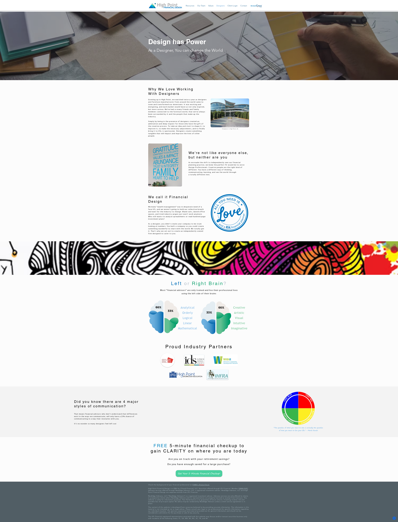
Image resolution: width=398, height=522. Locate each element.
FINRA (241, 488)
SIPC (246, 488)
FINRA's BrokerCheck (200, 485)
